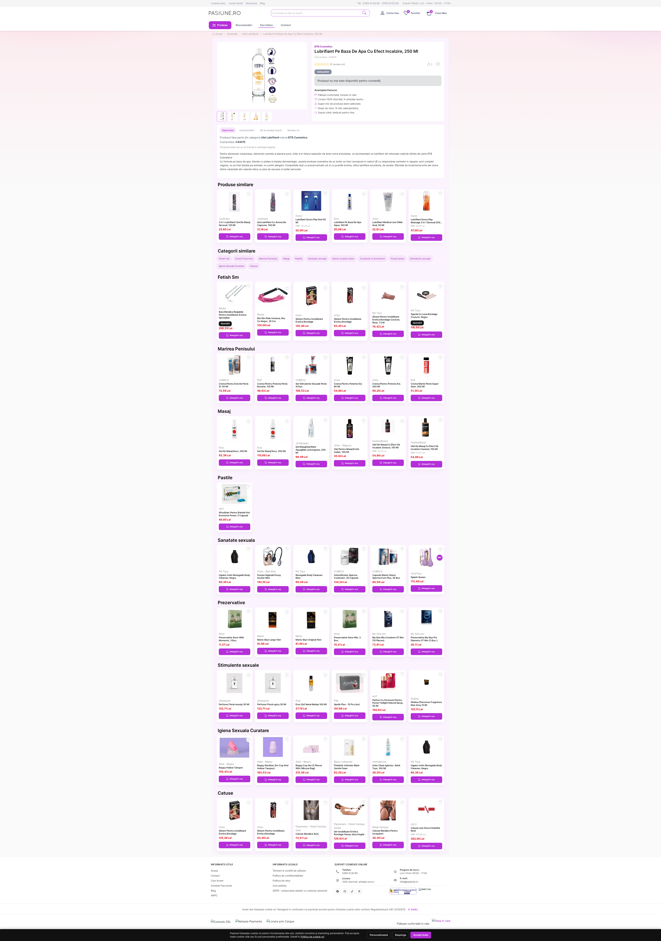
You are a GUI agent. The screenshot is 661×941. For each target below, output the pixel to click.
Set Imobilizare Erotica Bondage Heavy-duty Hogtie (349, 833)
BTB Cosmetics (323, 46)
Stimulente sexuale (420, 258)
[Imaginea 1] (222, 117)
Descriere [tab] (228, 130)
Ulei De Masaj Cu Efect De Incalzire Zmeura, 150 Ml (386, 446)
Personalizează (379, 935)
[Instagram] (345, 891)
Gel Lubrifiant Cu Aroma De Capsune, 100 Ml (271, 224)
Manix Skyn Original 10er (309, 639)
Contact (286, 25)
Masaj (286, 258)
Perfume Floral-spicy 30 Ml (271, 704)
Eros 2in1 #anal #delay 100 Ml (311, 704)
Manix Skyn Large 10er (269, 639)
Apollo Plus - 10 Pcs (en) (347, 704)
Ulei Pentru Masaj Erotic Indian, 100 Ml (346, 450)
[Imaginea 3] (244, 117)
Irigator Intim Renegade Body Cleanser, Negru (234, 576)
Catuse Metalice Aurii (307, 833)
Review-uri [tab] (293, 130)
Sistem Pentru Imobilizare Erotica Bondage (309, 320)
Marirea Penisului (268, 258)
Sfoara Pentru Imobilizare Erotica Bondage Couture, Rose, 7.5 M (386, 319)
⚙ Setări (412, 909)
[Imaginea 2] (233, 117)
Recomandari (244, 25)
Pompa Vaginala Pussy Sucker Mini (269, 576)
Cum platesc (280, 885)
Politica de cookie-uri (312, 936)
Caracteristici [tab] (246, 130)
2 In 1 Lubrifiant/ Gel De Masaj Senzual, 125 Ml (234, 224)
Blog (262, 3)
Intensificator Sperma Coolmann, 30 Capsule (346, 576)
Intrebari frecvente (221, 885)
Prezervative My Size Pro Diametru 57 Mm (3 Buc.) (424, 639)
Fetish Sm (224, 258)
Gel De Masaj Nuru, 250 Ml (233, 451)
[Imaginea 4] (256, 117)
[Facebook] (337, 891)
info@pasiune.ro (409, 881)
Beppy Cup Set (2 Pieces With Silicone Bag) (309, 767)
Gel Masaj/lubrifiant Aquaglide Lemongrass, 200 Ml (311, 449)
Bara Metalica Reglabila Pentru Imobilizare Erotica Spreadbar (232, 314)
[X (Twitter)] (359, 891)
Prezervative (397, 258)
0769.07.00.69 (390, 3)
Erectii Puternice (244, 258)
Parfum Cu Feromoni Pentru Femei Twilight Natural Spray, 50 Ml (387, 703)
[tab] (390, 13)
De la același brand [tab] (271, 130)
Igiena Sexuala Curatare (231, 266)
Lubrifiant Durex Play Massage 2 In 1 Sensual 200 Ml (425, 222)
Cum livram (217, 880)
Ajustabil (225, 323)
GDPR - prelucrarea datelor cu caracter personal (300, 890)
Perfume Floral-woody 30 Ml (234, 704)
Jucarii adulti (235, 3)
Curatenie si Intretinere (372, 258)
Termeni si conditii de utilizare (289, 870)
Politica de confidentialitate (288, 875)
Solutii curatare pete (343, 258)
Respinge (400, 935)
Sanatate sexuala (317, 258)
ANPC (214, 895)
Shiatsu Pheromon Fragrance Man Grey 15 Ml (426, 703)
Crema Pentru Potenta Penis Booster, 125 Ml (272, 385)
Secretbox (266, 25)
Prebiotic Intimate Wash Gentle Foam (346, 767)
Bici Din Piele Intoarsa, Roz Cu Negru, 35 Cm (271, 320)
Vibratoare (251, 3)
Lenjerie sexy (218, 3)
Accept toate (420, 935)
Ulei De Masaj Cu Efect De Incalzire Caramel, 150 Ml (424, 447)
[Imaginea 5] (267, 117)
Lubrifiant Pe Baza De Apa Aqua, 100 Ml (347, 224)
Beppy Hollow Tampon (231, 767)
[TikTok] (352, 891)
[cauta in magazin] (364, 12)
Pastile (298, 258)
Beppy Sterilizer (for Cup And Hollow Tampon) (272, 767)
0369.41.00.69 (371, 3)
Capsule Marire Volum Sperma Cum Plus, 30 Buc (386, 576)
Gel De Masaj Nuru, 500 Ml (271, 451)
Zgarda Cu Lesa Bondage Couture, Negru (424, 315)
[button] (220, 25)
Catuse (254, 266)
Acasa (214, 870)
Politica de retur (281, 880)
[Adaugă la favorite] (437, 64)
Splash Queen (418, 577)
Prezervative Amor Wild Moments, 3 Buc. (231, 639)
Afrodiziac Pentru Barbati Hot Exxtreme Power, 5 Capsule (234, 514)
